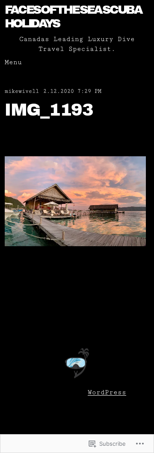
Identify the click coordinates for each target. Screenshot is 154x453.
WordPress (107, 392)
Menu (13, 62)
